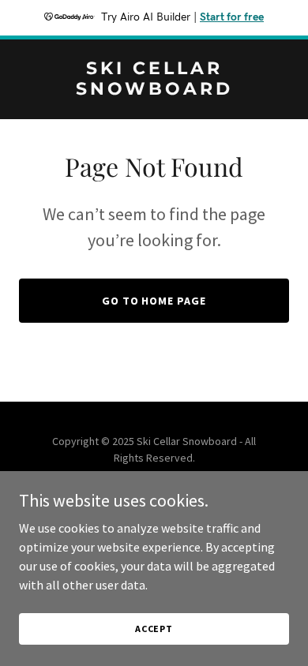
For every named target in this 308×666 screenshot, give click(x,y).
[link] (154, 90)
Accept (154, 628)
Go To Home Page (154, 301)
